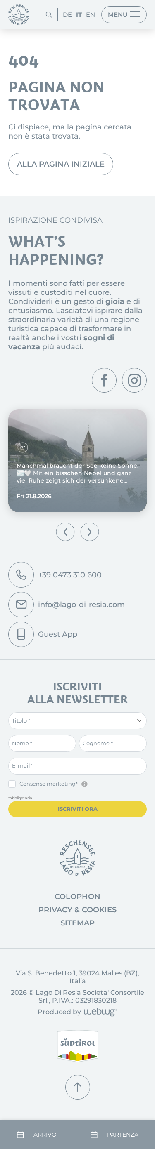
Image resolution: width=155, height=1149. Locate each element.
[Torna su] (77, 1087)
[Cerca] (48, 14)
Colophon (77, 896)
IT (79, 15)
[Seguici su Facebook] (104, 380)
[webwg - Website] (99, 1012)
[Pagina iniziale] (18, 14)
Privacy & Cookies (77, 909)
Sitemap (77, 923)
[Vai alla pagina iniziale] (77, 858)
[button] (65, 532)
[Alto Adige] (77, 1046)
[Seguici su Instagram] (134, 380)
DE (67, 15)
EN (90, 15)
